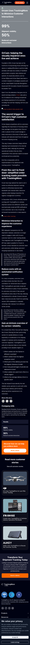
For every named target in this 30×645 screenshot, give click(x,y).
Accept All (15, 637)
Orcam (18, 95)
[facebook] (6, 608)
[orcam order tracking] (8, 216)
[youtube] (12, 608)
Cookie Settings (15, 642)
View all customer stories (15, 466)
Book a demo (15, 450)
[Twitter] (9, 608)
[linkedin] (2, 608)
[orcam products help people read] (12, 109)
